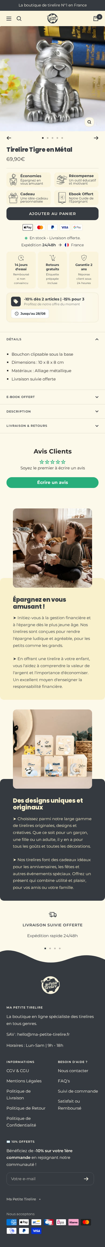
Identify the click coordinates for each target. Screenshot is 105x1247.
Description (18, 411)
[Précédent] (8, 138)
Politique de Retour (26, 1108)
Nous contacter (73, 1070)
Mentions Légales (23, 1080)
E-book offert (20, 397)
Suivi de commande (78, 1091)
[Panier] (96, 18)
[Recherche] (19, 18)
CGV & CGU (17, 1070)
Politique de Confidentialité (21, 1122)
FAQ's (64, 1080)
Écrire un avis (52, 482)
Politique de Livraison (18, 1095)
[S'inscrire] (86, 1179)
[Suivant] (96, 138)
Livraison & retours (26, 426)
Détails (14, 339)
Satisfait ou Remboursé (69, 1105)
